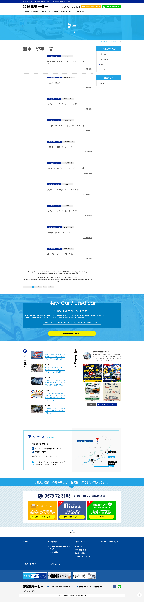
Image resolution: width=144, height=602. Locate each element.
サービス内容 (46, 12)
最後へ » (50, 286)
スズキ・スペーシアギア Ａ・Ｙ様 (63, 190)
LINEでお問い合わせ (112, 6)
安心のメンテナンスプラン (62, 12)
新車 (102, 64)
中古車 (103, 70)
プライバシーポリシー (30, 591)
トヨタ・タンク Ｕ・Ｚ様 (59, 232)
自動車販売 (78, 546)
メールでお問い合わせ (93, 6)
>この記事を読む (87, 69)
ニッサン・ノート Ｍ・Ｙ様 (60, 254)
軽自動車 (103, 54)
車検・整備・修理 (80, 550)
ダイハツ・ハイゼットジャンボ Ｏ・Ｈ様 (65, 168)
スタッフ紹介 (54, 552)
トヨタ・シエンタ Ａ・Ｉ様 (60, 147)
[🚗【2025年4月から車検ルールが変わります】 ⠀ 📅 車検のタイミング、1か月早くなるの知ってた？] (112, 392)
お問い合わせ (55, 564)
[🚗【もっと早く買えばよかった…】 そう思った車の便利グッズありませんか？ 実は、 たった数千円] (92, 373)
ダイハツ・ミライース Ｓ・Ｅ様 (62, 211)
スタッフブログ (80, 12)
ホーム (27, 12)
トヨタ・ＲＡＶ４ (56, 83)
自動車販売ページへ (72, 333)
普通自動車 (104, 59)
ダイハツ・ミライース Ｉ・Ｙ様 (62, 104)
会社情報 (35, 12)
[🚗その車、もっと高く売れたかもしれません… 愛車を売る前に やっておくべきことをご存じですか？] (112, 373)
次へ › (44, 286)
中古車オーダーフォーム (82, 556)
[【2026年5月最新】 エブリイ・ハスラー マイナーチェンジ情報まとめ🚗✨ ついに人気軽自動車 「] (92, 392)
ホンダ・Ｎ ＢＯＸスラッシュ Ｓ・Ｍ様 (65, 125)
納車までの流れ (80, 553)
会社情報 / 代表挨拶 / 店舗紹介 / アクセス (60, 548)
